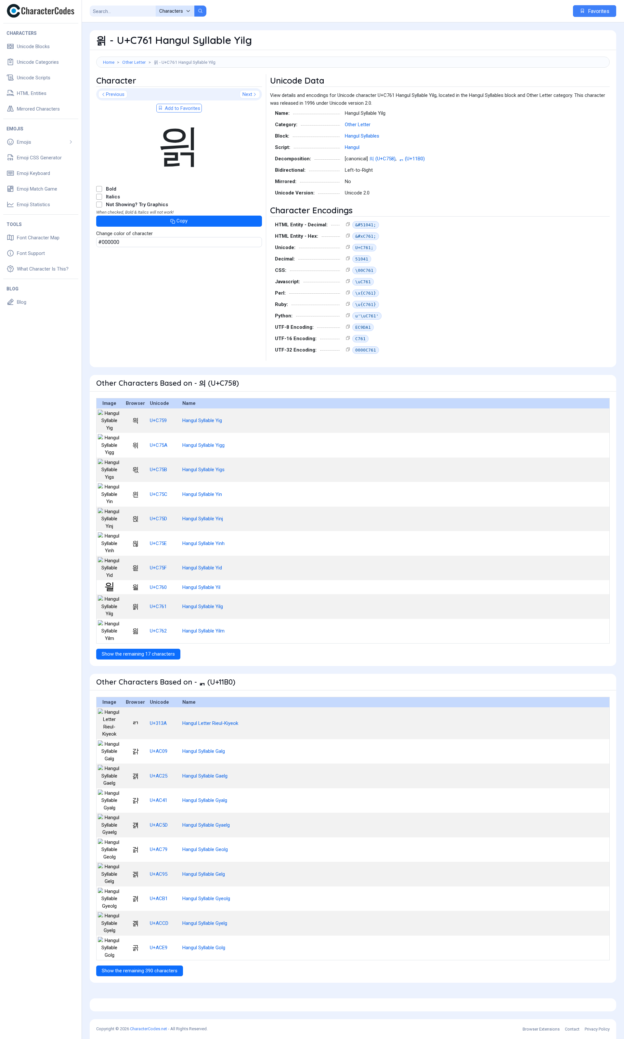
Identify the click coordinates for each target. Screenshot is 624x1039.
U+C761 (158, 606)
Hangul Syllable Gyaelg (206, 825)
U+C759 (158, 420)
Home (108, 62)
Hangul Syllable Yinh (203, 543)
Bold (111, 189)
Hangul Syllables (362, 136)
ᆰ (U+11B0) (412, 159)
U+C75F (158, 568)
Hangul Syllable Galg (203, 751)
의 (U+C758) (382, 159)
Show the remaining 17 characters (138, 654)
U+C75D (158, 519)
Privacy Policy (597, 1029)
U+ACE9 (158, 948)
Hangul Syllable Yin (202, 494)
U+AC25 (158, 776)
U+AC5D (159, 825)
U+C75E (158, 543)
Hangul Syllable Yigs (203, 470)
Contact (572, 1029)
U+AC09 (158, 751)
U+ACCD (159, 923)
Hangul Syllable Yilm (203, 631)
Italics (113, 197)
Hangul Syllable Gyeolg (206, 898)
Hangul (352, 147)
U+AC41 (158, 800)
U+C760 (158, 587)
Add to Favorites (181, 108)
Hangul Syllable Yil (201, 587)
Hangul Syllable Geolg (205, 849)
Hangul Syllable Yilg (202, 606)
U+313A (158, 723)
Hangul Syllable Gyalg (204, 800)
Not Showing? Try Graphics (137, 204)
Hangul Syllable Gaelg (205, 776)
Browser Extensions (541, 1029)
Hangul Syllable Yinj (202, 519)
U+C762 (158, 631)
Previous (115, 94)
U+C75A (158, 445)
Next (247, 94)
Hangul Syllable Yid (202, 568)
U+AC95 (158, 874)
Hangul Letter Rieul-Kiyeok (210, 723)
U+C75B (158, 470)
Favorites (598, 11)
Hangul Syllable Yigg (203, 445)
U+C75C (158, 494)
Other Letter (134, 62)
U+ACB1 (159, 898)
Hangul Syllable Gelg (203, 874)
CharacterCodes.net (148, 1028)
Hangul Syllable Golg (203, 948)
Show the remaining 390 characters (139, 971)
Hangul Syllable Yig (202, 420)
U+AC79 (158, 849)
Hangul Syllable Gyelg (204, 923)
